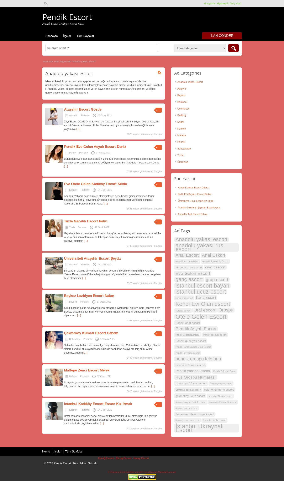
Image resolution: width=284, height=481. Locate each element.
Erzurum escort (116, 472)
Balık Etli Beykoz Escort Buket (194, 194)
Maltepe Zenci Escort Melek (86, 370)
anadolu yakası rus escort (199, 247)
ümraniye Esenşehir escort (223, 402)
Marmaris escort (167, 472)
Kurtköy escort (182, 310)
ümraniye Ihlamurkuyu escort (194, 414)
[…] (78, 129)
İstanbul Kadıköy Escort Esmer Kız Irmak (98, 404)
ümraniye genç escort (186, 408)
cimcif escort (215, 267)
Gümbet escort (134, 472)
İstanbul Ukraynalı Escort (199, 428)
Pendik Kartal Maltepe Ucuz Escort (193, 347)
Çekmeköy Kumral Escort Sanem (91, 333)
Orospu (226, 310)
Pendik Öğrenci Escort (224, 371)
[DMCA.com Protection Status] (142, 479)
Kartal (180, 122)
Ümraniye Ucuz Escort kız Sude (196, 200)
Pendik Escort (67, 16)
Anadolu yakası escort (201, 239)
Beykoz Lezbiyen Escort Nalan (89, 296)
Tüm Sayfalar (85, 35)
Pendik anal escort (187, 322)
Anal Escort (187, 255)
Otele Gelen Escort (200, 316)
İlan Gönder (221, 35)
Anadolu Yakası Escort (190, 82)
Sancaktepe (184, 148)
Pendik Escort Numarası (187, 335)
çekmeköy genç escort (219, 389)
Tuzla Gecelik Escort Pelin (85, 221)
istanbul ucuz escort (200, 291)
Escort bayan (150, 472)
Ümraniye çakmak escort (188, 390)
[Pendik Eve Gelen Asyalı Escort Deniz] (54, 161)
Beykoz (73, 301)
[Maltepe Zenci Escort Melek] (54, 385)
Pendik (72, 152)
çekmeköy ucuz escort (190, 396)
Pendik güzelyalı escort (190, 341)
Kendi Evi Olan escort (202, 304)
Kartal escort (206, 298)
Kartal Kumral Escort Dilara (193, 187)
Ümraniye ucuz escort (221, 383)
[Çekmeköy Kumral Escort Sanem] (54, 348)
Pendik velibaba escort (190, 365)
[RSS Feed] (45, 3)
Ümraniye (182, 162)
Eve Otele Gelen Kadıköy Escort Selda (95, 184)
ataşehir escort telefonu (187, 261)
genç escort (189, 279)
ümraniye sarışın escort (187, 420)
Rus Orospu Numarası (195, 377)
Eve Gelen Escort (192, 273)
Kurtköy (181, 128)
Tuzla (72, 227)
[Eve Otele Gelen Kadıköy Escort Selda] (54, 199)
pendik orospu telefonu (198, 358)
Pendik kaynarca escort (187, 353)
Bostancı (182, 102)
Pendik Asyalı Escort (195, 328)
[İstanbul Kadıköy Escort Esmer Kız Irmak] (54, 418)
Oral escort (204, 310)
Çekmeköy (74, 339)
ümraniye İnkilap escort (214, 420)
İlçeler (67, 35)
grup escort (217, 279)
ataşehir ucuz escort (188, 267)
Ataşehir (73, 115)
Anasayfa (52, 35)
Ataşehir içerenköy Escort (215, 261)
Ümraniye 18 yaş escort (191, 383)
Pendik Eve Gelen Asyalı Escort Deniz (95, 147)
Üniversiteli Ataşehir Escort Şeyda (92, 258)
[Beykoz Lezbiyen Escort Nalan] (54, 310)
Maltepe (73, 376)
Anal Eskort (213, 255)
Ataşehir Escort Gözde (82, 109)
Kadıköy (73, 190)
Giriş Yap (235, 3)
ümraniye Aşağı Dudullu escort (190, 402)
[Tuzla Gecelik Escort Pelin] (54, 236)
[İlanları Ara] (233, 48)
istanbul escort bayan (202, 285)
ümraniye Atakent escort (220, 396)
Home (46, 451)
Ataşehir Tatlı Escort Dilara (192, 214)
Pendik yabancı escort (192, 371)
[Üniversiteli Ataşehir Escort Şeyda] (54, 273)
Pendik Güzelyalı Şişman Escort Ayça (199, 207)
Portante (85, 115)
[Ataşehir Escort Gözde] (54, 124)
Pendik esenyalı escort (214, 335)
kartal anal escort (184, 298)
